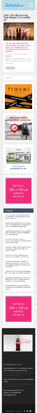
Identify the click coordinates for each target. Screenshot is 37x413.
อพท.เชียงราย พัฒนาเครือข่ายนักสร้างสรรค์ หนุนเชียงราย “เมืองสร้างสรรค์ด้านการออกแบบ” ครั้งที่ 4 (18, 248)
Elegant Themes (18, 406)
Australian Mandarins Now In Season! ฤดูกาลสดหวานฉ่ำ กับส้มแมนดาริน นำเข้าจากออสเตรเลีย (18, 240)
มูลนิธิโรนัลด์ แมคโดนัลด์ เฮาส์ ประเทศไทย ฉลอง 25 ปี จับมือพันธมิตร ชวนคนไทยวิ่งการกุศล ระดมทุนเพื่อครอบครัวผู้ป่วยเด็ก (18, 224)
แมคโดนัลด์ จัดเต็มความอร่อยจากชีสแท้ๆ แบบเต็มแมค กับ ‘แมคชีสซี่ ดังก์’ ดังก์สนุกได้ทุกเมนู (17, 287)
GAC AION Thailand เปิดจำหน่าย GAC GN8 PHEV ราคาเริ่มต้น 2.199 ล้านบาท (17, 256)
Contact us (19, 411)
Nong (8, 54)
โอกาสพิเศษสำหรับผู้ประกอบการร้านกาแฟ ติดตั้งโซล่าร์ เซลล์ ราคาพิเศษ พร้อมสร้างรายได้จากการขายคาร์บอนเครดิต (17, 279)
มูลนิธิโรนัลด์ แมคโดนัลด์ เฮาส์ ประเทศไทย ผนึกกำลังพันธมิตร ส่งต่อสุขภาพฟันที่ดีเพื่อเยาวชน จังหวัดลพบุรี (18, 232)
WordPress (18, 408)
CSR (20, 54)
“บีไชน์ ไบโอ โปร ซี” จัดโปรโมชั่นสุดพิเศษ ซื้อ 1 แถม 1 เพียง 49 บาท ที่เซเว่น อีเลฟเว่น (18, 272)
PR (22, 54)
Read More (10, 68)
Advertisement (10, 411)
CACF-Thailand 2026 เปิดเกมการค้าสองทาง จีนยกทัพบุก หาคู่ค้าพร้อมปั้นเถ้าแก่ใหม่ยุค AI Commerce (17, 216)
